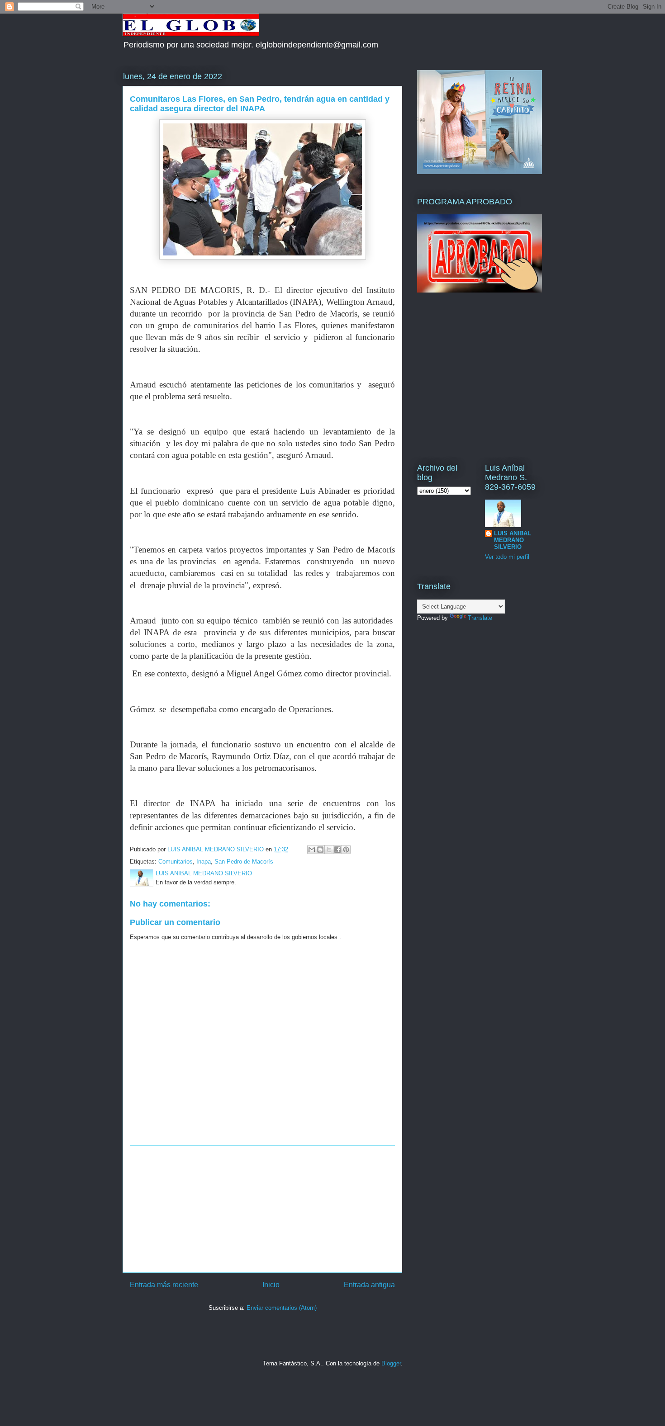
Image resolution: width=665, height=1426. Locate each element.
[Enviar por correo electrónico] (311, 849)
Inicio (271, 1285)
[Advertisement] (262, 1208)
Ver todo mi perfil (507, 556)
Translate (480, 617)
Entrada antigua (369, 1285)
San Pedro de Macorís (243, 861)
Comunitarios (175, 861)
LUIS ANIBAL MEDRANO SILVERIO (512, 540)
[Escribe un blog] (320, 849)
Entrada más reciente (164, 1285)
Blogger (391, 1363)
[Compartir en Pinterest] (346, 849)
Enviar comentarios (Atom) (282, 1307)
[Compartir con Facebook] (337, 849)
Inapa (203, 861)
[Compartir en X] (328, 849)
